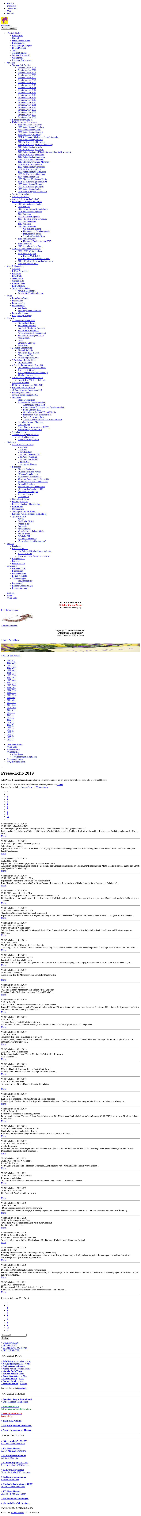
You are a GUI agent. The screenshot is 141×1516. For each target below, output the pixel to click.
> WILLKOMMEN (10, 1343)
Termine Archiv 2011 (27, 105)
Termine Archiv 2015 (27, 95)
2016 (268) (11, 685)
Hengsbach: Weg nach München (37, 415)
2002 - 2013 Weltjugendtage (30, 251)
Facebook (16, 546)
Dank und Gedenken (21, 40)
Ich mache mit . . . (20, 548)
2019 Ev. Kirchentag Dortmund (31, 142)
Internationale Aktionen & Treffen (27, 201)
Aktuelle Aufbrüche (20, 382)
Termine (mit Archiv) (21, 65)
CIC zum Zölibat (25, 362)
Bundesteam (17, 35)
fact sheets (22, 308)
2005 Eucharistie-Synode (29, 216)
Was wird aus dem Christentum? (32, 541)
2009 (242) (11, 702)
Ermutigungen (18, 43)
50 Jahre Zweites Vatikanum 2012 (27, 390)
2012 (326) (11, 695)
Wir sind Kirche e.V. (21, 55)
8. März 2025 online (13, 1478)
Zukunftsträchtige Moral (28, 439)
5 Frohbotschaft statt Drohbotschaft (27, 377)
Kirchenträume (24, 529)
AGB (9, 11)
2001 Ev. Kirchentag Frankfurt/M (32, 182)
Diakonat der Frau (25, 355)
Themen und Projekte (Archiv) (25, 434)
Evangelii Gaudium (26, 484)
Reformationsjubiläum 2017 (30, 429)
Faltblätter (16, 273)
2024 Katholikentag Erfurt (29, 129)
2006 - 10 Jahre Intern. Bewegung (32, 219)
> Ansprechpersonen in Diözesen (16, 1425)
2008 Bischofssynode (27, 221)
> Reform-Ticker (9, 1378)
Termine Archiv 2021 (27, 80)
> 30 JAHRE (14, 1348)
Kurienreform (23, 338)
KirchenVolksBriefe (31, 256)
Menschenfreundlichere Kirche (31, 531)
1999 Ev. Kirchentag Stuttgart (31, 186)
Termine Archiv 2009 (27, 110)
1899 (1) (10, 740)
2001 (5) (10, 722)
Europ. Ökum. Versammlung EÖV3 (33, 427)
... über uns (22, 449)
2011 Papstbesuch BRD (28, 263)
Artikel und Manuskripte (22, 444)
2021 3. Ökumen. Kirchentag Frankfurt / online (38, 137)
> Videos (5, 1369)
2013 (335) (11, 692)
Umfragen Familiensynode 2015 (37, 241)
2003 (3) (10, 717)
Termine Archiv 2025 (27, 68)
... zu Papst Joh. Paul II (28, 459)
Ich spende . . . (18, 558)
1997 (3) (10, 732)
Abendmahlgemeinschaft (34, 405)
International (6, 25)
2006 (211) (11, 710)
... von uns (22, 447)
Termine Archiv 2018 (27, 87)
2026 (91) (11, 660)
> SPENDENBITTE (10, 1350)
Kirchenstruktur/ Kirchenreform (31, 486)
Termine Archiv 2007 (27, 115)
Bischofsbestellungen (27, 323)
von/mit (20, 1369)
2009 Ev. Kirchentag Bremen (30, 164)
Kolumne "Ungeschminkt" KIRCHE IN (29, 514)
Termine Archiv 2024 (27, 72)
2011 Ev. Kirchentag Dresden (30, 159)
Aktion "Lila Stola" (20, 196)
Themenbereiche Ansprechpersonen (33, 556)
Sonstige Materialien (21, 288)
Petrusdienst (23, 345)
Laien (20, 340)
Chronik (15, 38)
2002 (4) (10, 720)
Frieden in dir (23, 524)
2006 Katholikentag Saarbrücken (32, 172)
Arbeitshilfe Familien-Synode (30, 293)
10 (8, 816)
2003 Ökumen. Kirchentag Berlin (32, 179)
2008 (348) (11, 705)
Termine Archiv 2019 (27, 85)
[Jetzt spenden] (70, 651)
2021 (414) (11, 673)
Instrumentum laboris (32, 234)
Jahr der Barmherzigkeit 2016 (25, 395)
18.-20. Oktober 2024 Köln (17, 1485)
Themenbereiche (19, 53)
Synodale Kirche (19, 432)
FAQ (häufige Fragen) (22, 45)
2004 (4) (10, 715)
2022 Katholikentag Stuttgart (30, 132)
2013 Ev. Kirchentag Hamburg (31, 154)
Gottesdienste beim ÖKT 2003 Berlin (39, 412)
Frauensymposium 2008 (28, 358)
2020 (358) (11, 675)
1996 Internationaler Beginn (30, 204)
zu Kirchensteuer (25, 581)
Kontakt (10, 13)
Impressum (11, 6)
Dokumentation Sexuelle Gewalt (32, 367)
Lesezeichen (17, 506)
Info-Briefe (17, 276)
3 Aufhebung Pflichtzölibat (24, 360)
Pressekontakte (18, 303)
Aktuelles (16, 268)
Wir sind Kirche (13, 33)
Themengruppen (19, 578)
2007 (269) (11, 707)
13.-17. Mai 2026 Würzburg (13, 1449)
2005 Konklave (24, 214)
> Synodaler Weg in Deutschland (16, 1399)
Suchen (5, 1338)
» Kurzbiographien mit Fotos (24, 757)
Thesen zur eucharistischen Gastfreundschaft (42, 419)
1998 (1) (10, 730)
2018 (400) (11, 680)
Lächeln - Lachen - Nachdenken (26, 504)
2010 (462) (11, 700)
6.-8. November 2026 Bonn (14, 1442)
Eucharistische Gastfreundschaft (31, 402)
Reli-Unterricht (18, 286)
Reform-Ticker (18, 283)
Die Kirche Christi (26, 521)
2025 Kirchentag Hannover (29, 125)
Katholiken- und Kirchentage (24, 122)
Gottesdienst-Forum (20, 499)
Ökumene (16, 397)
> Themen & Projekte (11, 1421)
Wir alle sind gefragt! (32, 229)
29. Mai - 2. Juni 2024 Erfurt (13, 1492)
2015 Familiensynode (27, 239)
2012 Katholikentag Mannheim (31, 157)
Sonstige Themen (25, 494)
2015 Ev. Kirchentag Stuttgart (31, 149)
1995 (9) (10, 737)
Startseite (10, 593)
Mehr (3, 836)
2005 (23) (11, 712)
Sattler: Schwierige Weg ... (34, 417)
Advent (21, 519)
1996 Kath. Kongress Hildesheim (32, 191)
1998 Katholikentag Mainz (29, 189)
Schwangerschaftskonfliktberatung (33, 372)
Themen (10, 318)
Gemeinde (22, 526)
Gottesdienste (18, 281)
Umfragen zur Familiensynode (36, 231)
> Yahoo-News (41, 787)
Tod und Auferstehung (27, 538)
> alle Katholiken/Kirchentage (15, 1503)
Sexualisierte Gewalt (27, 370)
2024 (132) (11, 665)
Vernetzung (12, 566)
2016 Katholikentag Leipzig (30, 147)
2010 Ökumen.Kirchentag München (33, 162)
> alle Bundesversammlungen (15, 1498)
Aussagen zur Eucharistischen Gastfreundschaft (43, 407)
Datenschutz (12, 8)
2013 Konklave (24, 224)
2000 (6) (10, 725)
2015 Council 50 (25, 243)
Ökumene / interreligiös (28, 491)
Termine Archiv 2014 (27, 97)
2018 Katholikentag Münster (30, 139)
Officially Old (24, 536)
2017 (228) (11, 683)
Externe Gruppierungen (22, 586)
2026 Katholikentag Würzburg (31, 127)
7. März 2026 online (13, 1456)
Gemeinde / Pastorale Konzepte (31, 328)
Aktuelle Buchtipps (26, 469)
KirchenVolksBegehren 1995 (30, 489)
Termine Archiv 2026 (27, 70)
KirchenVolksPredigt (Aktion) (31, 335)
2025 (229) (11, 663)
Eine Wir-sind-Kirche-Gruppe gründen (34, 551)
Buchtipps (16, 467)
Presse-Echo (17, 301)
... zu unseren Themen (27, 464)
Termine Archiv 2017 (27, 90)
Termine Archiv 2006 (27, 117)
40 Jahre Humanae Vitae (28, 375)
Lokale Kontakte (19, 576)
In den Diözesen (19, 48)
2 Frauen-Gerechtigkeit (22, 348)
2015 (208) (11, 687)
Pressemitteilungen (20, 313)
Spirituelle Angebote (21, 194)
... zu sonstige (23, 462)
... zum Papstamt (25, 452)
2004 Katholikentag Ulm (28, 177)
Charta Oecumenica (26, 400)
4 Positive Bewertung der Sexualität (27, 365)
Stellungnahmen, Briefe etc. (24, 511)
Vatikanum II (23, 496)
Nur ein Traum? (24, 534)
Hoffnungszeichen (20, 501)
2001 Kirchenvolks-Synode (30, 211)
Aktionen (11, 63)
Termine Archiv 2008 (27, 112)
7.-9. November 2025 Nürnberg (15, 1463)
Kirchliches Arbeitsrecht (28, 330)
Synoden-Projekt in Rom (34, 236)
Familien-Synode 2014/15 (23, 387)
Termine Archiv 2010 (27, 107)
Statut (14, 50)
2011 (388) (11, 697)
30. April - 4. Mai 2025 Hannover (15, 1471)
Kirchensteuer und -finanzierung (32, 333)
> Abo (28, 1361)
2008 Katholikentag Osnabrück (31, 167)
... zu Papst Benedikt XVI (29, 454)
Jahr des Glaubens (25, 437)
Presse (9, 296)
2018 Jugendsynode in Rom (30, 246)
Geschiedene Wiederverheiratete (32, 380)
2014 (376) (11, 690)
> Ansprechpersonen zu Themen (16, 1430)
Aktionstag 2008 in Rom (28, 353)
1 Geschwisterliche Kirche (23, 320)
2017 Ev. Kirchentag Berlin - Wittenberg (35, 144)
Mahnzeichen (18, 509)
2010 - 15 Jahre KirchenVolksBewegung (35, 261)
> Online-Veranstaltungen (13, 1366)
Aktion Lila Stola (25, 350)
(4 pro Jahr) (12, 1361)
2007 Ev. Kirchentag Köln (29, 169)
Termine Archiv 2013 (27, 100)
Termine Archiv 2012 (27, 102)
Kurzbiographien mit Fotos (29, 310)
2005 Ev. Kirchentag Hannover (31, 174)
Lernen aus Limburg (26, 343)
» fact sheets (17, 754)
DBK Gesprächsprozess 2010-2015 (27, 385)
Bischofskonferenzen (27, 325)
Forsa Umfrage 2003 (32, 410)
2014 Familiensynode (27, 226)
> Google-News (26, 787)
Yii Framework (17, 1512)
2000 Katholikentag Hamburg (31, 184)
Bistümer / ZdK (19, 568)
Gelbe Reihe (17, 278)
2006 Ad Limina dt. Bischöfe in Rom (34, 258)
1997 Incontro (24, 206)
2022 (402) (11, 670)
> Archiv (23, 1383)
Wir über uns (17, 58)
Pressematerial (18, 305)
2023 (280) (11, 668)
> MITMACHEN (9, 1345)
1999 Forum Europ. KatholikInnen (33, 209)
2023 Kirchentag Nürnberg (29, 134)
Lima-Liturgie (24, 424)
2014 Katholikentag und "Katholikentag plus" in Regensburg (44, 152)
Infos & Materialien (15, 266)
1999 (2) (10, 727)
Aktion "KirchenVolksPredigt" (25, 199)
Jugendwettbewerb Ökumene (30, 422)
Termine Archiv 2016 (27, 92)
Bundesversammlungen (22, 120)
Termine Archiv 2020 (27, 82)
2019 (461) (11, 678)
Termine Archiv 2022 (27, 77)
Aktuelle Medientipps (27, 291)
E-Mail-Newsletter (20, 271)
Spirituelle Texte (19, 516)
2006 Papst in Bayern (27, 253)
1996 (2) (10, 735)
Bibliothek (11, 442)
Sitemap (10, 3)
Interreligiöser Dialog (21, 392)
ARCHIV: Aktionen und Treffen (26, 248)
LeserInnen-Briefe (20, 298)
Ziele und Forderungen (22, 60)
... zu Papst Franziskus (27, 457)
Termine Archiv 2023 (27, 75)
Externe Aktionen (19, 588)
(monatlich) (12, 1364)
